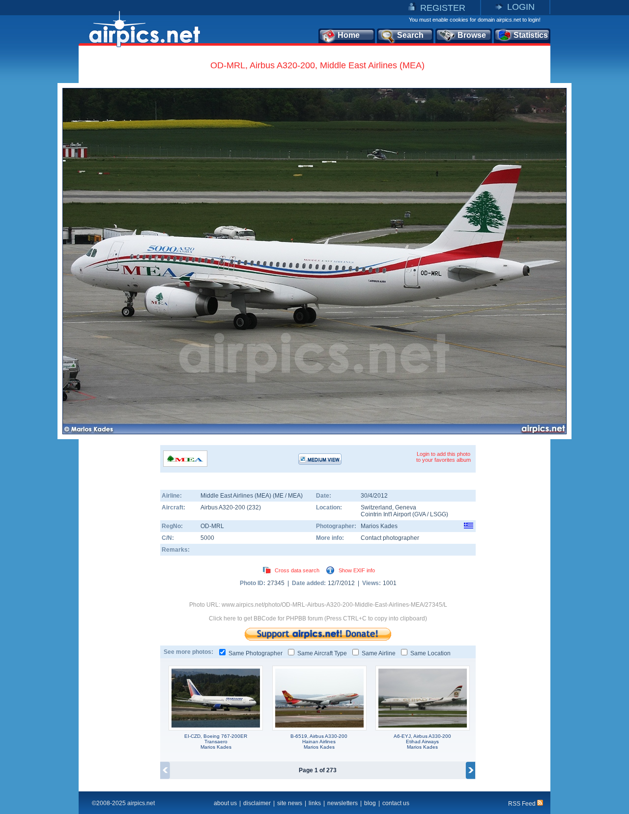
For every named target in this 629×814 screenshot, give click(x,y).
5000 (207, 537)
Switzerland (376, 507)
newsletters (342, 803)
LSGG (438, 514)
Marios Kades (379, 526)
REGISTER (442, 8)
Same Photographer (255, 653)
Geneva (405, 507)
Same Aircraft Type (322, 653)
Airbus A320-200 (223, 507)
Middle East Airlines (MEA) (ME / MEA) (251, 495)
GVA (420, 514)
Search (410, 35)
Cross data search (297, 570)
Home (349, 35)
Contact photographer (390, 537)
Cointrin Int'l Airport (386, 514)
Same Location (430, 653)
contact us (395, 803)
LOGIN (521, 7)
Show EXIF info (357, 570)
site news (289, 803)
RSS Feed (522, 803)
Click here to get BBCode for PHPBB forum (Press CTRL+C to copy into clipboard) (318, 618)
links (315, 803)
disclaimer (257, 803)
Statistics (531, 35)
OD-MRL (212, 526)
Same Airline (378, 653)
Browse (471, 35)
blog (370, 803)
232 (254, 507)
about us (225, 803)
